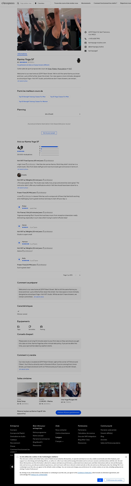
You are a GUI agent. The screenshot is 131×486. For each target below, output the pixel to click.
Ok (100, 480)
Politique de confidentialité (39, 475)
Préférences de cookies (114, 480)
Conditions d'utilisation (84, 473)
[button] (126, 457)
